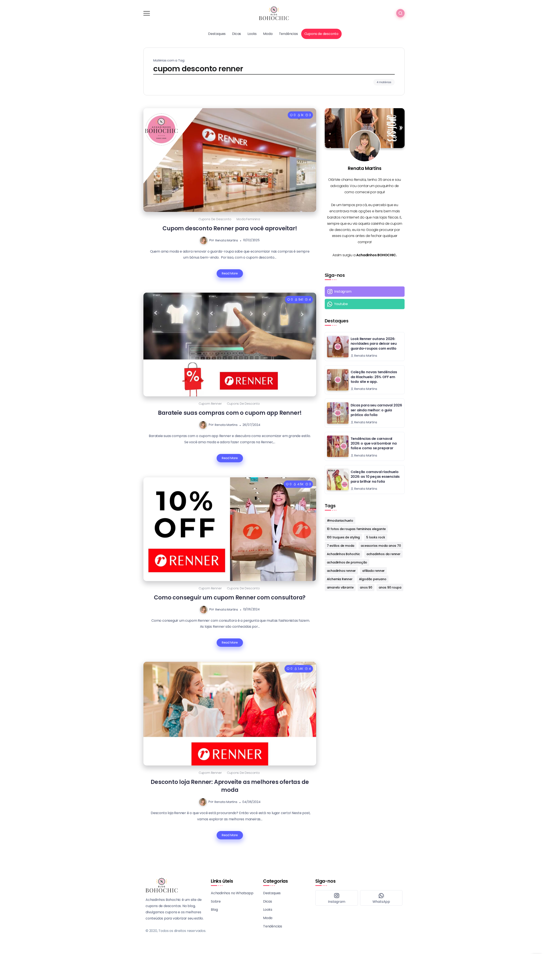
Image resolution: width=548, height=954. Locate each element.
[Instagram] (365, 291)
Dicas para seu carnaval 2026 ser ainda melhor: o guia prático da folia (376, 410)
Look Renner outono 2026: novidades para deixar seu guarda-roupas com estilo (374, 343)
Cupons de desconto (214, 219)
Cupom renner (210, 403)
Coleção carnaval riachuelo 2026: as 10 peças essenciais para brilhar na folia (375, 476)
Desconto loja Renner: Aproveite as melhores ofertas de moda (230, 786)
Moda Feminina (248, 219)
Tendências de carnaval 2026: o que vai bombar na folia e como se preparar (374, 443)
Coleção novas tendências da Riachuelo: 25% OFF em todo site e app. (374, 377)
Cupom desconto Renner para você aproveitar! (229, 228)
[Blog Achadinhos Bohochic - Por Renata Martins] (274, 12)
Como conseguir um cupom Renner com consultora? (229, 597)
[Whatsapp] (365, 304)
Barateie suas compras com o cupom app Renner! (229, 413)
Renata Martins (226, 240)
